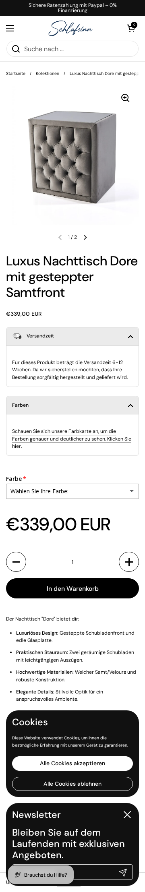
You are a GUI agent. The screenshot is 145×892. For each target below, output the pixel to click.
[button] (85, 237)
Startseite (15, 73)
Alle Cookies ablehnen (73, 783)
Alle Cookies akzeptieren (72, 763)
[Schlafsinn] (70, 28)
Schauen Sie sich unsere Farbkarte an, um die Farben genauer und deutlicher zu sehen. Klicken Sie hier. (71, 438)
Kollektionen (47, 73)
